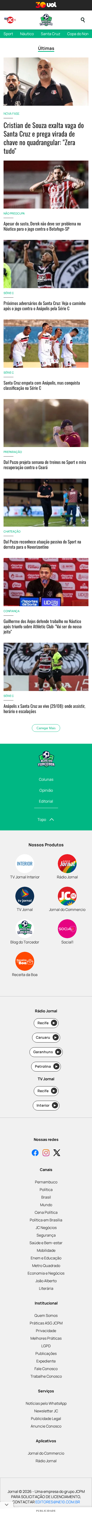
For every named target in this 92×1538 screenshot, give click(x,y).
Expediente (46, 1361)
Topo (42, 819)
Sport (8, 33)
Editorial (46, 801)
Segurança (46, 1235)
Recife (46, 1022)
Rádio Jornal (46, 1460)
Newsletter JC (46, 1411)
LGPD (46, 1345)
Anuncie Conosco (46, 1426)
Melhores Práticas (46, 1338)
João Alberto (46, 1280)
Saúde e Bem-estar (46, 1242)
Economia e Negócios (46, 1273)
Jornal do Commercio (46, 1453)
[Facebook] (35, 1153)
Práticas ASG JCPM (46, 1323)
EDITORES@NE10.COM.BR (57, 1502)
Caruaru (46, 1037)
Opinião (46, 790)
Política (46, 1189)
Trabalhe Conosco (46, 1376)
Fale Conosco (46, 1368)
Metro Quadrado (46, 1265)
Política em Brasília (46, 1220)
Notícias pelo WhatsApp (46, 1403)
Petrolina (46, 1066)
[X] (56, 1153)
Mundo (46, 1204)
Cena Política (46, 1212)
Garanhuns (46, 1051)
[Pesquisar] (82, 20)
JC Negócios (46, 1227)
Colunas (46, 779)
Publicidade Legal (46, 1418)
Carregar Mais (46, 728)
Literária (46, 1288)
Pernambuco (46, 1182)
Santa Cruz (50, 33)
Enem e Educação (46, 1258)
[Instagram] (46, 1153)
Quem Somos (46, 1315)
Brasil (46, 1197)
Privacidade (46, 1330)
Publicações (46, 1353)
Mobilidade (46, 1250)
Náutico (27, 33)
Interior (46, 1105)
